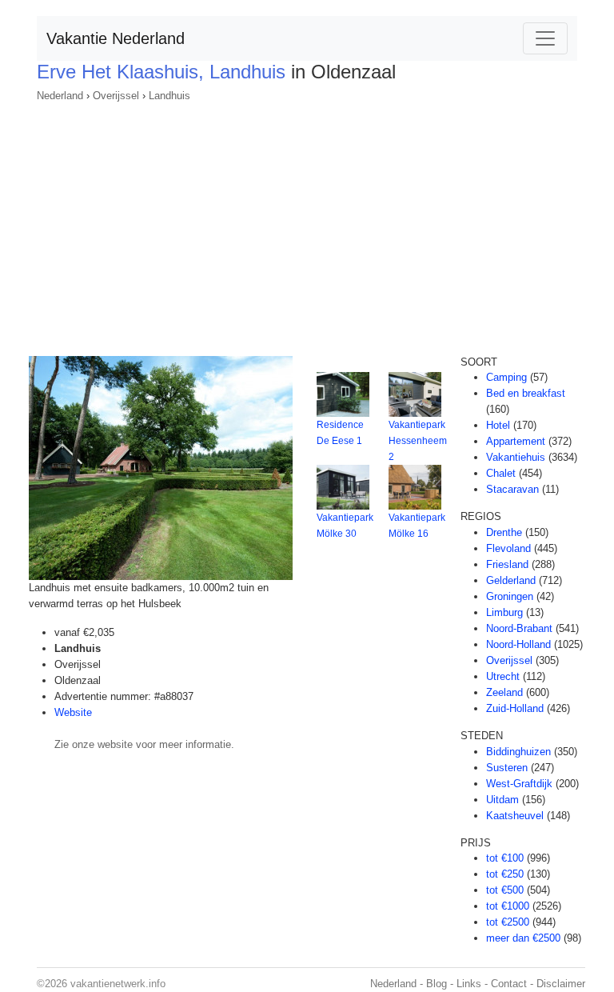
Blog (436, 984)
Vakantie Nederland (115, 38)
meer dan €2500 (523, 938)
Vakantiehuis (515, 457)
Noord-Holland (518, 644)
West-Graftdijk (519, 784)
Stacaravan (512, 489)
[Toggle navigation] (545, 38)
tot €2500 (507, 922)
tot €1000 (507, 906)
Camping (506, 377)
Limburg (504, 612)
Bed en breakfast (525, 393)
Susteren (507, 768)
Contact (509, 984)
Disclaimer (560, 984)
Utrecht (503, 676)
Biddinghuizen (518, 752)
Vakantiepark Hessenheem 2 (418, 440)
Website (73, 712)
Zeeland (504, 692)
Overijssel (116, 96)
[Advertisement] (307, 224)
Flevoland (508, 548)
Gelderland (511, 580)
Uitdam (502, 800)
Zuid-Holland (515, 708)
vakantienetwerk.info (117, 984)
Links (469, 984)
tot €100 (505, 858)
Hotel (498, 425)
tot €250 (505, 874)
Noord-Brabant (519, 628)
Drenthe (504, 532)
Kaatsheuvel (515, 816)
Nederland (60, 96)
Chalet (501, 473)
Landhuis (169, 96)
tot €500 (505, 890)
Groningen (509, 596)
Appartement (515, 441)
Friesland (507, 564)
